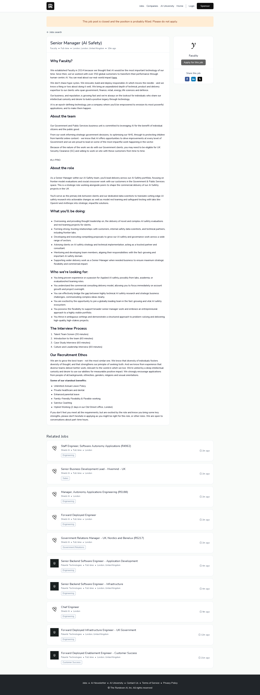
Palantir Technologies (71, 565)
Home (179, 6)
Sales (65, 478)
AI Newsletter (98, 683)
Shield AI (65, 450)
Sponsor (205, 6)
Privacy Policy (170, 683)
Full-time (65, 48)
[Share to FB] (187, 79)
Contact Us (132, 683)
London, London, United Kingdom (88, 48)
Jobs (141, 6)
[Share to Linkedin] (193, 79)
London (88, 450)
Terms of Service (150, 683)
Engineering (68, 455)
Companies (152, 6)
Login (191, 6)
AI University (167, 6)
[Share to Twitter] (200, 79)
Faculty (53, 48)
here (114, 77)
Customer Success (71, 662)
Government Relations (73, 547)
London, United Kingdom (108, 565)
